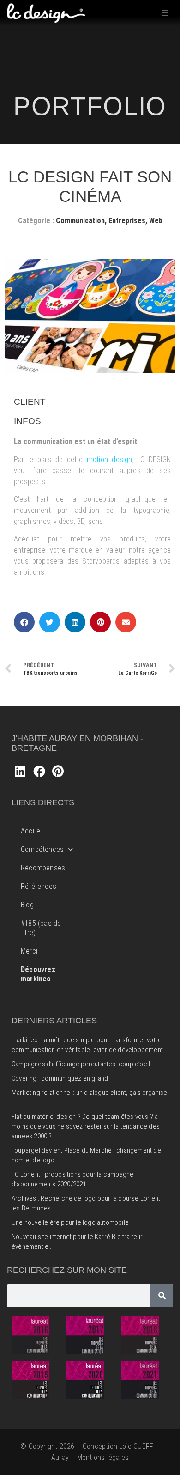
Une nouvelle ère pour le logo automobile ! (72, 1222)
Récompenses (43, 867)
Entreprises (126, 220)
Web (155, 220)
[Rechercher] (161, 1295)
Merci (29, 951)
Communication (80, 220)
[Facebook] (38, 771)
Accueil (32, 831)
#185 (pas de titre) (41, 928)
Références (38, 886)
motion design (109, 459)
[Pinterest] (58, 771)
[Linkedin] (20, 771)
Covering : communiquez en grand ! (61, 1078)
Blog (27, 904)
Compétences (42, 849)
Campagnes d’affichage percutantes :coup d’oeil (81, 1064)
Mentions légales (103, 1457)
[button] (164, 13)
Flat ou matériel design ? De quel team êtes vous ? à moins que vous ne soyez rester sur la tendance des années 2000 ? (86, 1126)
